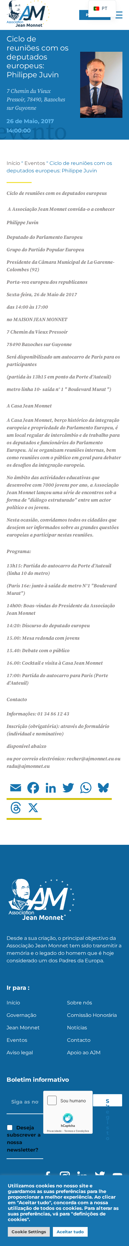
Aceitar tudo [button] (70, 1231)
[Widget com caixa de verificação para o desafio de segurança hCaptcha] (68, 1112)
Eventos (34, 163)
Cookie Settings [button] (29, 1231)
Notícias (77, 1028)
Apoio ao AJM (84, 1053)
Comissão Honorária (92, 1015)
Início (13, 163)
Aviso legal (20, 1053)
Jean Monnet (23, 1028)
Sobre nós (79, 1003)
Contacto (78, 1040)
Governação (21, 1015)
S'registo (108, 1102)
